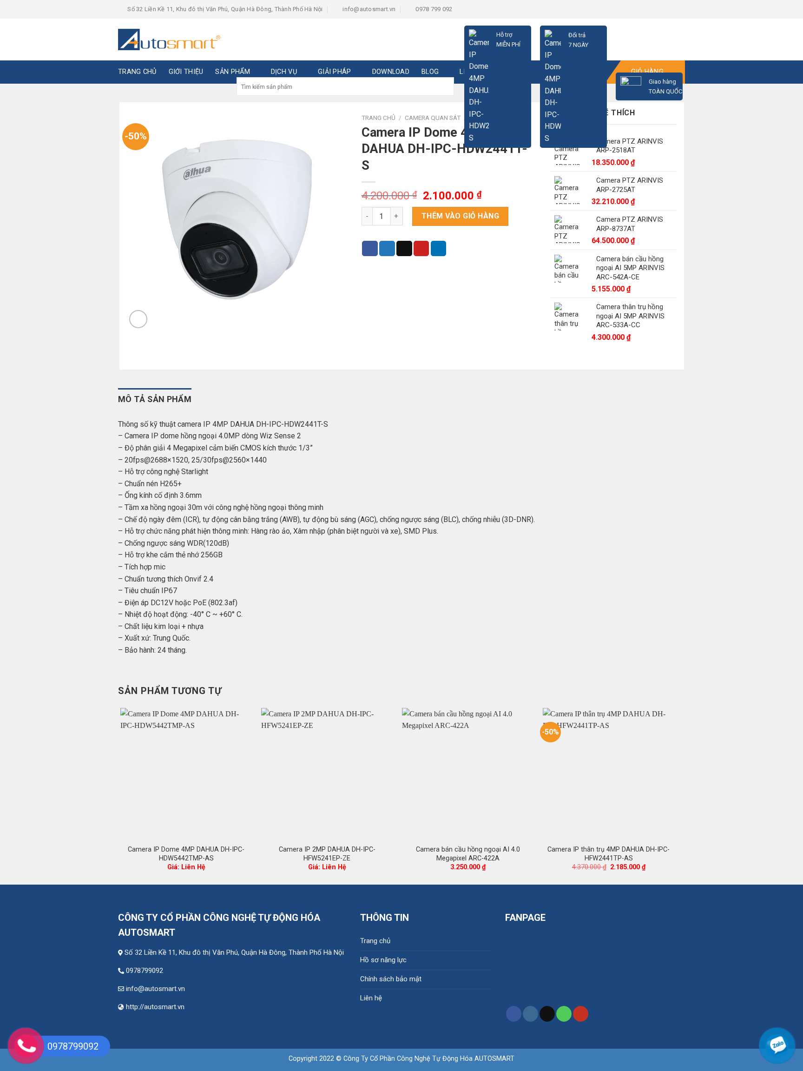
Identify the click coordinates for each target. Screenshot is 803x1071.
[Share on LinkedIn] (439, 249)
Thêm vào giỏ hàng (460, 216)
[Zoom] (138, 319)
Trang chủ (375, 941)
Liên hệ (371, 998)
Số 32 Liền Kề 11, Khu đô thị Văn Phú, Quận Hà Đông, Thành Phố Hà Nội (234, 952)
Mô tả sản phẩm (154, 399)
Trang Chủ (137, 72)
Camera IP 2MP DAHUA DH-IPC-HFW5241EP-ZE (327, 854)
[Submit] (446, 86)
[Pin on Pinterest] (421, 249)
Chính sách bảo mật (390, 979)
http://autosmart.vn (155, 1007)
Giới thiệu (186, 72)
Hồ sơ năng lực (383, 960)
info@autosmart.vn (155, 989)
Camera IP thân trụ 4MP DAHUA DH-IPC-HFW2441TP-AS (608, 854)
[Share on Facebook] (370, 249)
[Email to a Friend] (404, 249)
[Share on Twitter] (387, 249)
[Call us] (564, 1014)
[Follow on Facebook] (513, 1014)
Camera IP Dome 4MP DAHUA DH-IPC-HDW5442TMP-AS (186, 854)
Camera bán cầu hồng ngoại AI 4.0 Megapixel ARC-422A (468, 854)
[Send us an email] (547, 1014)
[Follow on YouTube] (580, 1014)
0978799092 (144, 970)
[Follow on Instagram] (530, 1014)
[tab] (154, 399)
